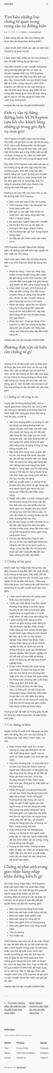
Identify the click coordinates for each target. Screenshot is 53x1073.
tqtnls (23, 32)
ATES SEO (8, 4)
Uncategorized (35, 32)
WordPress (21, 1067)
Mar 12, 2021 (9, 32)
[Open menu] (47, 4)
